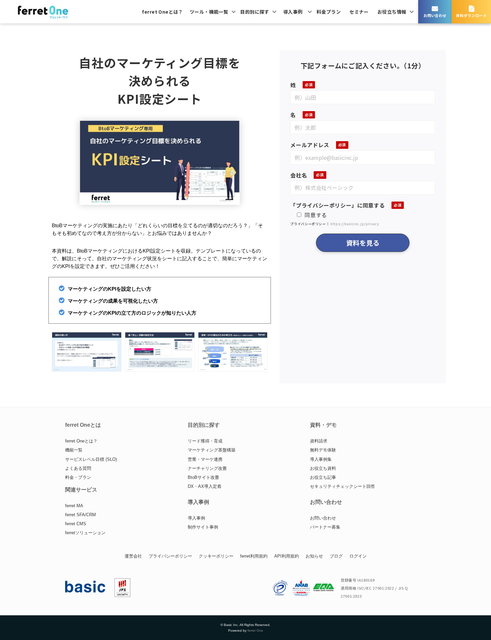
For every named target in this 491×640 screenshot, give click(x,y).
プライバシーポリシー (170, 556)
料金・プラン (78, 477)
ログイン (358, 556)
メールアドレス (309, 145)
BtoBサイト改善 (203, 477)
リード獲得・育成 (205, 440)
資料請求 (318, 440)
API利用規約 (286, 556)
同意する (316, 215)
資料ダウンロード (471, 15)
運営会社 (133, 556)
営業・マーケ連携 (205, 459)
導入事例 (293, 11)
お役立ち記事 (323, 477)
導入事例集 (321, 459)
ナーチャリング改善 (207, 468)
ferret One (255, 630)
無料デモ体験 (323, 449)
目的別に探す (254, 11)
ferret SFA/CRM (80, 514)
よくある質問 (78, 468)
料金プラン (329, 11)
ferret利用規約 (254, 556)
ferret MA (74, 505)
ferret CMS (75, 523)
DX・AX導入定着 (204, 486)
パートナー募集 (325, 527)
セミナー (359, 11)
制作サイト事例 (203, 527)
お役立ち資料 (323, 468)
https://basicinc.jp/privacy (354, 223)
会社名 (298, 175)
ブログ (336, 556)
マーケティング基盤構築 (211, 449)
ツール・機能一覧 (209, 11)
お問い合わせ (435, 15)
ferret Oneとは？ (162, 11)
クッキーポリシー (216, 556)
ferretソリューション (85, 532)
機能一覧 (74, 449)
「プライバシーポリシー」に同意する (337, 205)
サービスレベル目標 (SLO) (91, 459)
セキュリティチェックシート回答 (342, 486)
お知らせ (314, 556)
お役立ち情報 (391, 11)
